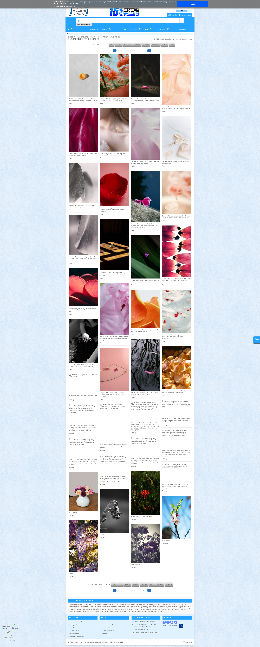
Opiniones (162, 29)
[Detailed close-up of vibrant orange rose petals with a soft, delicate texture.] (145, 309)
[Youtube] (171, 622)
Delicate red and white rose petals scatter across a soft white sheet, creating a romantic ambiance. (176, 336)
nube (120, 585)
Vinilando (96, 642)
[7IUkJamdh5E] (176, 517)
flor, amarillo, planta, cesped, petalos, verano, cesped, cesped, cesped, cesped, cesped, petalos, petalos (175, 486)
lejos (114, 585)
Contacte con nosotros (76, 622)
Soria (172, 45)
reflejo (164, 45)
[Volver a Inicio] (67, 34)
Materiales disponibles (76, 637)
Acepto (192, 4)
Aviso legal (72, 628)
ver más (12, 640)
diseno (118, 45)
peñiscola (155, 45)
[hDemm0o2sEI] (145, 543)
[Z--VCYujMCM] (83, 491)
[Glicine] (83, 546)
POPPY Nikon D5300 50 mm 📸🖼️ (141, 516)
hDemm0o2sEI (135, 564)
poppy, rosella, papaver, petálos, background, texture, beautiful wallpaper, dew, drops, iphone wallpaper (113, 445)
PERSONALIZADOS (130, 29)
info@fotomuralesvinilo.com (148, 633)
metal (127, 585)
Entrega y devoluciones (76, 625)
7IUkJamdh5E (166, 540)
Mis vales (104, 634)
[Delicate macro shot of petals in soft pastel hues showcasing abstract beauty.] (145, 134)
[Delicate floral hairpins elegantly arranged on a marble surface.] (176, 138)
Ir (149, 50)
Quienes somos (74, 631)
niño (111, 45)
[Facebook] (164, 622)
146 (130, 50)
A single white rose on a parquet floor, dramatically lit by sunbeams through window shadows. (113, 273)
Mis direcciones (105, 628)
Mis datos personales (107, 631)
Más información (58, 6)
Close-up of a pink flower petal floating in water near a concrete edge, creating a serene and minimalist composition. (144, 225)
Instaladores (182, 29)
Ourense (160, 585)
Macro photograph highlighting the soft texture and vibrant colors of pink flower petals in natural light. (83, 309)
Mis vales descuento (107, 625)
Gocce (102, 534)
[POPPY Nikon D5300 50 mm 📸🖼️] (145, 493)
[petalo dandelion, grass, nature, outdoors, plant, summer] (83, 383)
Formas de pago (74, 634)
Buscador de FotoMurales (98, 29)
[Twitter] (168, 622)
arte (151, 585)
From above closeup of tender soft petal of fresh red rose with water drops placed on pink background (114, 209)
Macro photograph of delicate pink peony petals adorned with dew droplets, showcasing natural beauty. (114, 338)
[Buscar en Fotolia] (181, 20)
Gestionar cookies (69, 6)
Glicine (71, 573)
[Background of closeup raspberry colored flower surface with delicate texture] (83, 130)
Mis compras (105, 622)
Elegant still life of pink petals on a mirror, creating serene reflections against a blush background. (112, 394)
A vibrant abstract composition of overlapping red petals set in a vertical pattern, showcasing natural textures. (176, 280)
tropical (169, 585)
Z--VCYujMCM (73, 512)
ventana (137, 45)
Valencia (127, 45)
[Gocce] (114, 511)
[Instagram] (175, 622)
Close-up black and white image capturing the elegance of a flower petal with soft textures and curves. (83, 258)
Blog (146, 29)
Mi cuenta (104, 618)
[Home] (68, 29)
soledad (146, 45)
